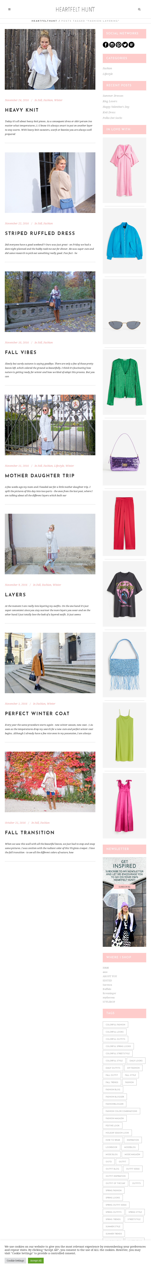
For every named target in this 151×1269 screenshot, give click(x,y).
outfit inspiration (116, 1176)
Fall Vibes (21, 352)
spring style (135, 1212)
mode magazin (132, 1155)
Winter (58, 100)
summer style (113, 1227)
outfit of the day (115, 1183)
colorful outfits (115, 1039)
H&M (106, 967)
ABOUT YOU (110, 976)
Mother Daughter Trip (40, 476)
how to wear (113, 1140)
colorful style (114, 1061)
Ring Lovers (110, 101)
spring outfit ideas (116, 1205)
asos (105, 972)
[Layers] (50, 544)
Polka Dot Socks (112, 117)
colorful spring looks (118, 1047)
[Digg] (131, 46)
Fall (40, 100)
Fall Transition (30, 833)
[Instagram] (112, 46)
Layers (15, 595)
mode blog (112, 1155)
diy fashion (133, 1068)
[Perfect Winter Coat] (50, 663)
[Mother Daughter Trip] (50, 425)
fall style (130, 1075)
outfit (122, 1162)
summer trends (114, 1234)
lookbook (111, 1147)
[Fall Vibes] (50, 301)
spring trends (113, 1220)
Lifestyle (59, 465)
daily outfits (113, 1068)
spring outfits (114, 1212)
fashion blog (113, 1090)
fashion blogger (115, 1097)
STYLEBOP (109, 1001)
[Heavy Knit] (50, 59)
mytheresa (109, 997)
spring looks (113, 1198)
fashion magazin (115, 1119)
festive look (113, 1126)
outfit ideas (133, 1169)
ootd (109, 1162)
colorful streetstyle (118, 1054)
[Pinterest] (119, 46)
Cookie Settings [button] (15, 1260)
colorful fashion (115, 1025)
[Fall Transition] (50, 782)
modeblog (130, 1147)
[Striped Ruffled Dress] (50, 182)
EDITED (107, 980)
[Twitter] (125, 46)
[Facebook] (106, 46)
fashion (129, 1083)
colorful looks (115, 1032)
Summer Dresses (113, 95)
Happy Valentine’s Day (116, 106)
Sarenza (107, 984)
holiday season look (117, 1133)
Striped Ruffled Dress (40, 233)
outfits (136, 1183)
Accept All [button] (35, 1260)
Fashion (48, 100)
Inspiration (133, 1140)
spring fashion (114, 1191)
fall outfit (112, 1075)
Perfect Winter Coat (37, 714)
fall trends (112, 1083)
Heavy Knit (22, 110)
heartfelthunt (44, 21)
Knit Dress (109, 112)
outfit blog (112, 1169)
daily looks (136, 1061)
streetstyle (134, 1220)
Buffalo (107, 989)
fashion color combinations (121, 1111)
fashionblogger (114, 1104)
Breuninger (109, 993)
